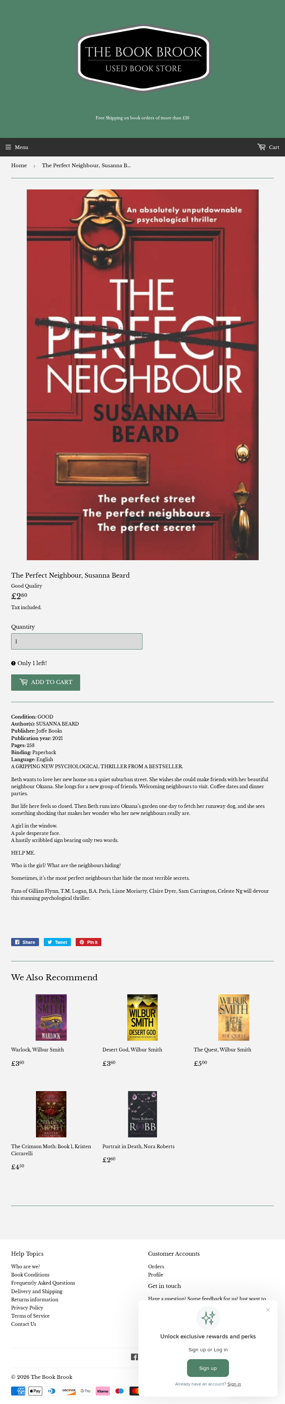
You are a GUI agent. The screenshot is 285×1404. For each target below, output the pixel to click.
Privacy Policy (27, 1308)
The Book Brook (51, 1377)
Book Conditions (30, 1275)
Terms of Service (30, 1316)
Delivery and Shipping (36, 1291)
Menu (21, 147)
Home (19, 165)
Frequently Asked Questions (43, 1283)
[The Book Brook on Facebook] (134, 1358)
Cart (273, 147)
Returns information (34, 1299)
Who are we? (25, 1266)
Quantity (23, 627)
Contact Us (23, 1324)
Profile (155, 1275)
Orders (156, 1266)
